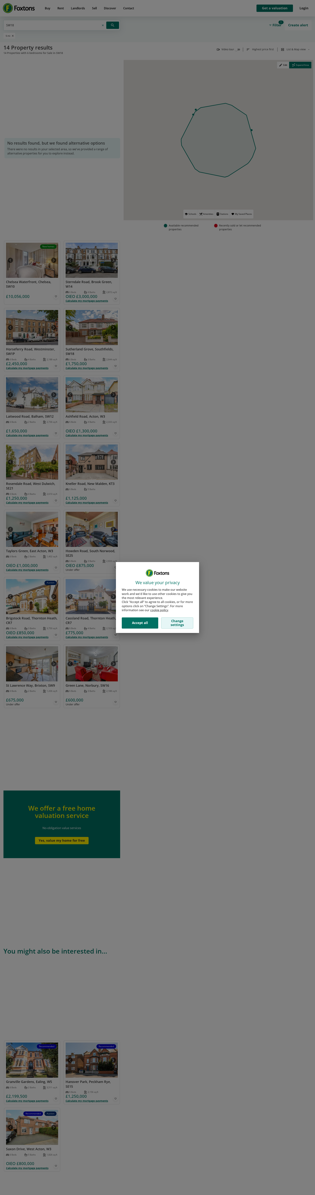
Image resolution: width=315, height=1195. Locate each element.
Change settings (177, 623)
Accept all (140, 623)
